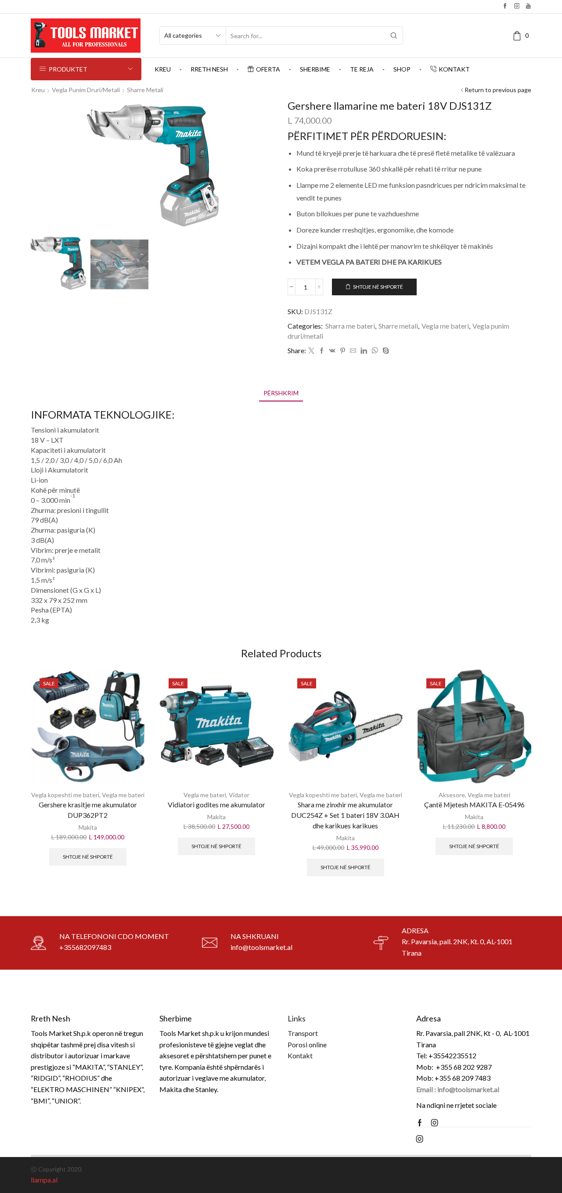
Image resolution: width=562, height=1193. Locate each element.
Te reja (362, 69)
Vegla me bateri (445, 326)
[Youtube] (528, 6)
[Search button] (394, 35)
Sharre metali (145, 89)
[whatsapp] (374, 351)
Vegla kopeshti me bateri (65, 795)
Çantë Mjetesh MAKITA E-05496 (474, 804)
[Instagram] (517, 6)
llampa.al (44, 1179)
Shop (402, 69)
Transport (303, 1033)
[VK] (332, 351)
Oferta (268, 69)
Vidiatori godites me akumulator (216, 804)
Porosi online (307, 1044)
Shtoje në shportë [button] (88, 856)
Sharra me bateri (350, 326)
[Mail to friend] (353, 351)
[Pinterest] (343, 351)
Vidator (239, 795)
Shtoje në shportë (378, 286)
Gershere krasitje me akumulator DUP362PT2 (88, 809)
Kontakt (454, 69)
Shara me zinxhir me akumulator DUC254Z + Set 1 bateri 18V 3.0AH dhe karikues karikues (345, 815)
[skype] (384, 351)
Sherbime (315, 69)
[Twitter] (311, 351)
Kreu (163, 69)
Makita (88, 827)
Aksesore (452, 795)
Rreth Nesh (209, 69)
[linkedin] (363, 351)
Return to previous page (498, 89)
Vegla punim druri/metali (86, 89)
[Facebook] (505, 6)
